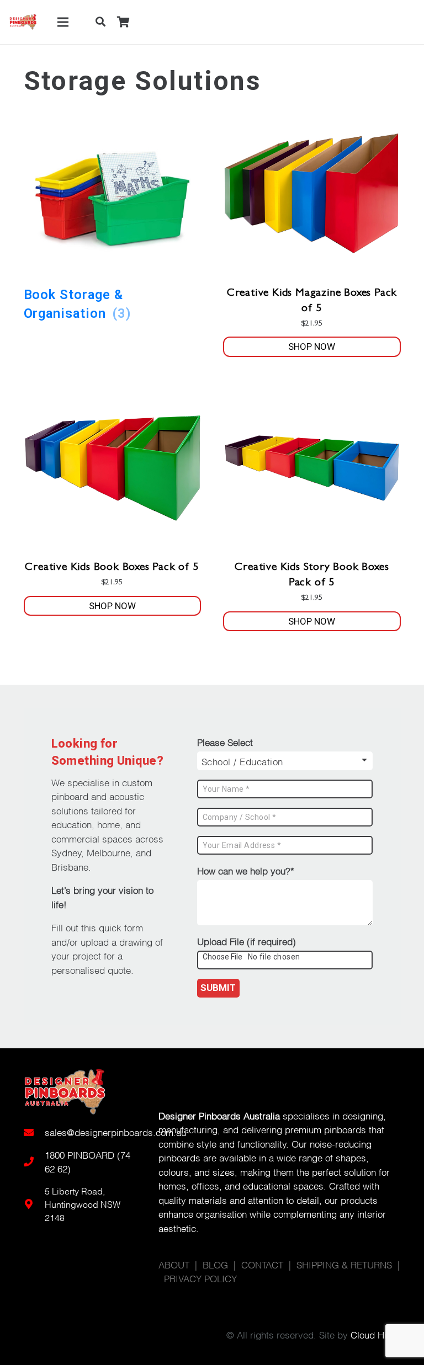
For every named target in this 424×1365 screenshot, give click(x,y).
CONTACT (262, 1264)
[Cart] (123, 22)
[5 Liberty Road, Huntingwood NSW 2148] (34, 1204)
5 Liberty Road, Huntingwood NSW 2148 (82, 1203)
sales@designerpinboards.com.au (115, 1131)
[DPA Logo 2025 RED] (23, 22)
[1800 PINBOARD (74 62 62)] (34, 1161)
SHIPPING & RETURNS (344, 1264)
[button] (100, 22)
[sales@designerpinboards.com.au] (34, 1132)
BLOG (215, 1264)
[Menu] (63, 22)
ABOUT (173, 1264)
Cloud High (374, 1334)
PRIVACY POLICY (200, 1278)
